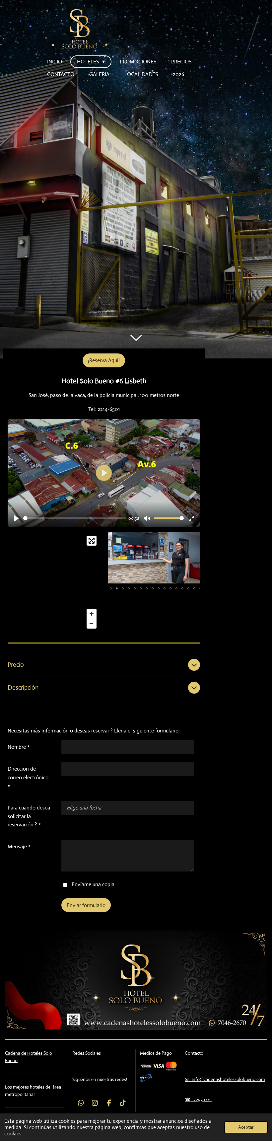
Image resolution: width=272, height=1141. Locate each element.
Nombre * (19, 746)
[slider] (74, 518)
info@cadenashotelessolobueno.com (227, 1079)
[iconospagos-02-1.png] (146, 1077)
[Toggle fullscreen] (92, 541)
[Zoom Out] (92, 624)
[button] (194, 538)
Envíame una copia (93, 884)
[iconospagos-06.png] (171, 1066)
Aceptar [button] (246, 1127)
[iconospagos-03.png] (158, 1066)
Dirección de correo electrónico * (28, 777)
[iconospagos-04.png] (146, 1066)
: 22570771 (201, 1100)
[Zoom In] (92, 614)
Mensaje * (19, 846)
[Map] (54, 582)
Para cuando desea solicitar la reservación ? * (29, 816)
